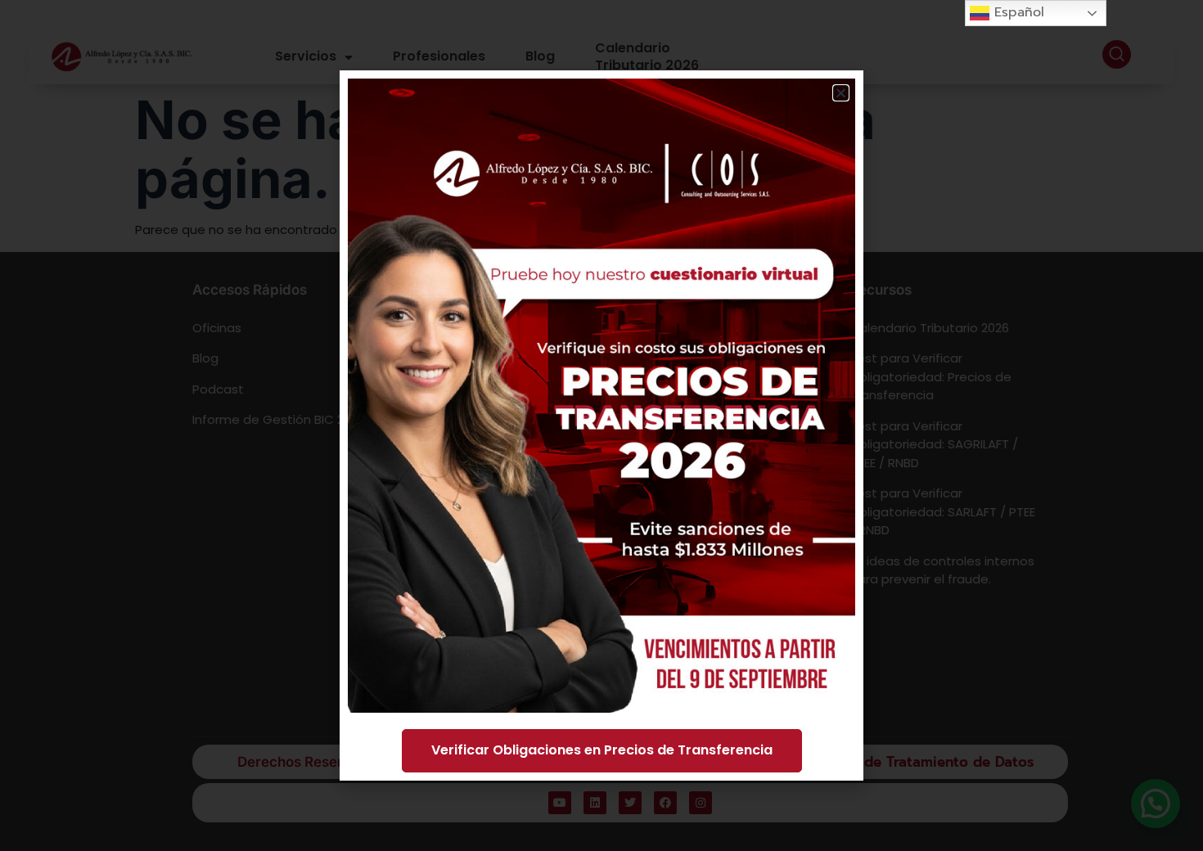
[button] (841, 93)
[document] (601, 425)
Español (1016, 12)
